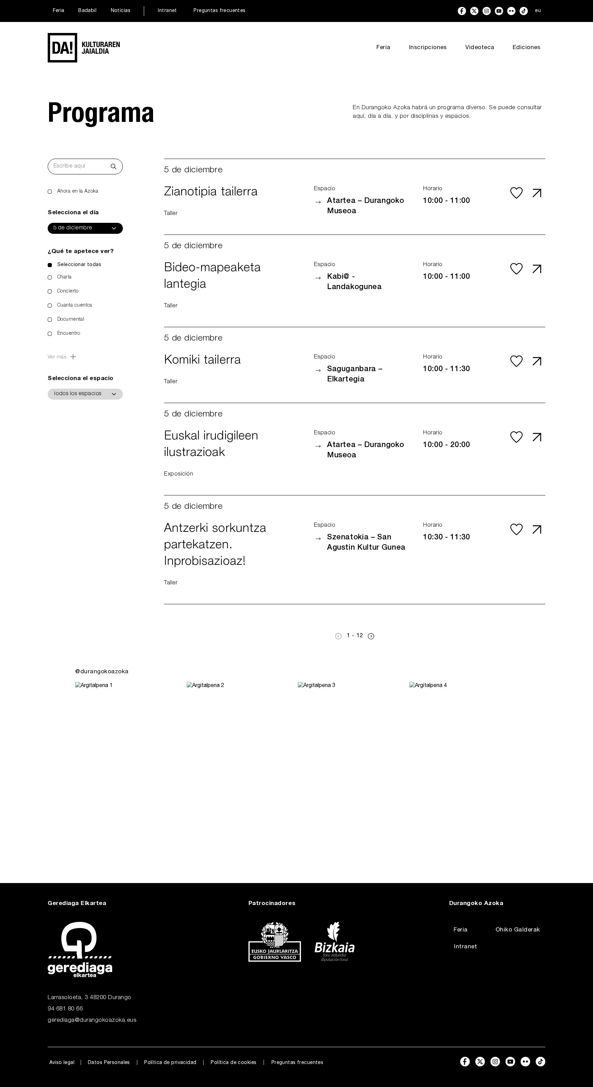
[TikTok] (524, 11)
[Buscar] (113, 166)
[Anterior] (338, 636)
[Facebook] (462, 11)
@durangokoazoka (102, 672)
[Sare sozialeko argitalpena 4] (463, 769)
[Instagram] (486, 11)
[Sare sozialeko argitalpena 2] (241, 769)
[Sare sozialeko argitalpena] (129, 769)
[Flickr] (511, 11)
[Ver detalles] (537, 193)
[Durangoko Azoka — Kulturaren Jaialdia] (84, 47)
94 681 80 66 (65, 1009)
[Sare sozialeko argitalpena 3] (352, 769)
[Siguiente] (371, 636)
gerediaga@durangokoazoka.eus (92, 1020)
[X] (474, 11)
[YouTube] (499, 11)
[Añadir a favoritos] (516, 193)
